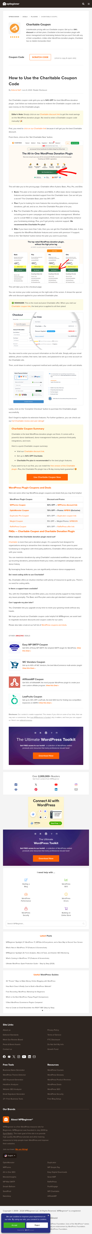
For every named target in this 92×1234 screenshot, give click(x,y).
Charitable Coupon (38, 24)
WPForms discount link (67, 505)
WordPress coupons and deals (54, 625)
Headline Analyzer (10, 1084)
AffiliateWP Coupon (33, 679)
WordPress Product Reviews (59, 1079)
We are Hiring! (21, 1149)
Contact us (7, 1049)
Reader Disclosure (40, 90)
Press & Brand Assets (11, 1044)
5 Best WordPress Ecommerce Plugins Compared (24, 1002)
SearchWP (51, 1176)
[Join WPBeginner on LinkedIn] (56, 789)
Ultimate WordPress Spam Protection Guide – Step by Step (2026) (30, 963)
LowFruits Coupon (32, 696)
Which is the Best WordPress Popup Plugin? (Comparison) (27, 997)
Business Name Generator (14, 1070)
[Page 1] (42, 1010)
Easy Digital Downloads (57, 1172)
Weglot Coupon (16, 521)
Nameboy (7, 1196)
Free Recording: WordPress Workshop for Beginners (25, 991)
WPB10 (67, 510)
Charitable (13, 542)
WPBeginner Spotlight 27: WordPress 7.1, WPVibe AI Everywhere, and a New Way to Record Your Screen (44, 942)
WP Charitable (53, 1191)
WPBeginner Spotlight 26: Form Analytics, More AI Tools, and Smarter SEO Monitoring (37, 953)
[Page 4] (49, 1010)
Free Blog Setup (54, 1098)
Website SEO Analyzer (12, 1089)
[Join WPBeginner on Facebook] (16, 784)
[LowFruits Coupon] (14, 699)
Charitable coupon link (21, 306)
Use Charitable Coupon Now (47, 477)
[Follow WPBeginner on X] (36, 784)
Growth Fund (52, 1049)
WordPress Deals (54, 1084)
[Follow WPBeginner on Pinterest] (36, 789)
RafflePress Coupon (18, 526)
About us (6, 1030)
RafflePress (52, 1181)
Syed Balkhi (8, 1133)
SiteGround (53, 1217)
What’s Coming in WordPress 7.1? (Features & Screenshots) (27, 958)
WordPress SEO (53, 1089)
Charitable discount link (50, 114)
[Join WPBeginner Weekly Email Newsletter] (76, 789)
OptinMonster (8, 1162)
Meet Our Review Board (13, 1039)
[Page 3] (47, 1010)
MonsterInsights (9, 1176)
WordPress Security (55, 1094)
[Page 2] (45, 1010)
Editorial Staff (16, 90)
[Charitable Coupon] (14, 29)
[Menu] (88, 3)
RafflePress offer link (65, 526)
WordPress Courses (55, 1070)
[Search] (83, 3)
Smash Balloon (9, 1186)
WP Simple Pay (53, 1167)
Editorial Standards (10, 1034)
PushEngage (52, 1186)
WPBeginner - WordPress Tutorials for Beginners (11, 3)
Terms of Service (54, 1034)
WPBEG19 (73, 521)
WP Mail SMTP (9, 1181)
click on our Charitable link (35, 128)
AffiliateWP (52, 1196)
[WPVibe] (46, 812)
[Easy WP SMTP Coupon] (14, 647)
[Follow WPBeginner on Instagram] (76, 784)
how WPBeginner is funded (40, 717)
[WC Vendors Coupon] (14, 664)
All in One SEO (9, 1172)
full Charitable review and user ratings (28, 421)
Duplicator (51, 1162)
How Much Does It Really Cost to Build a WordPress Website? (28, 986)
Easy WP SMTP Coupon (35, 644)
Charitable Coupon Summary (28, 428)
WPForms (7, 1167)
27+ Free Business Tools (13, 1098)
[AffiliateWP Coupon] (14, 682)
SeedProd (7, 1191)
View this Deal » (28, 668)
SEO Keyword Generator (13, 1079)
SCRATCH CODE (40, 57)
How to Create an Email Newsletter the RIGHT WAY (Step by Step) (30, 1007)
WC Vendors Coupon (33, 662)
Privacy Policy (53, 1030)
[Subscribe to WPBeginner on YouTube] (56, 784)
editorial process (26, 720)
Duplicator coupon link (66, 515)
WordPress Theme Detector (14, 1074)
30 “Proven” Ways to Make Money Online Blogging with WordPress (30, 981)
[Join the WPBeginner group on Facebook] (16, 789)
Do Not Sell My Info (55, 1044)
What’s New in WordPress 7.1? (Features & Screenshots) (26, 947)
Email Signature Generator (14, 1094)
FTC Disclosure (53, 1039)
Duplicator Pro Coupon (19, 515)
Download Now (46, 755)
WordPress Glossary (55, 1074)
